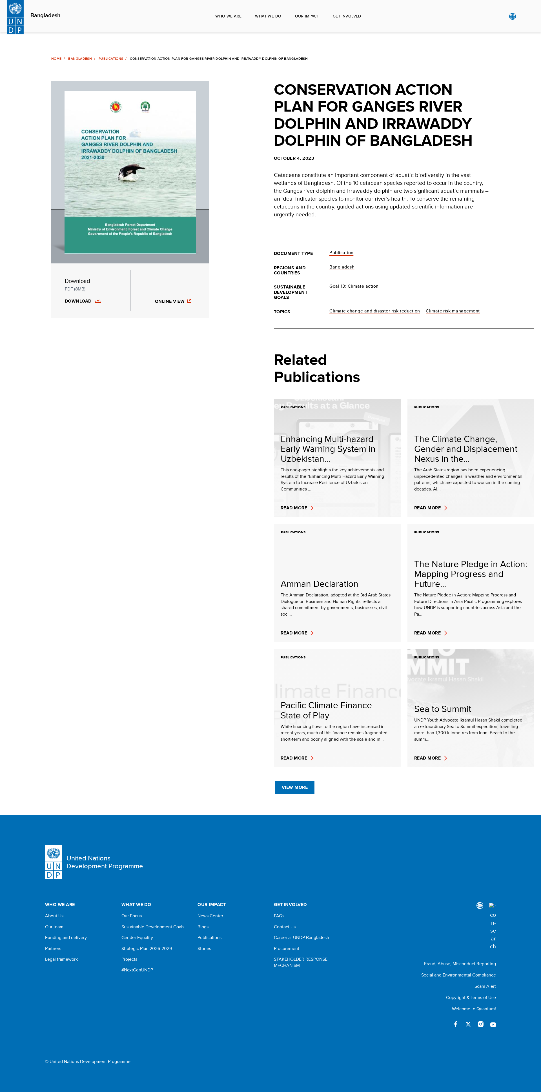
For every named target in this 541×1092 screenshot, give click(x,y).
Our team (54, 927)
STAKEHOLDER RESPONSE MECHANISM (300, 962)
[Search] (492, 926)
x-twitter (468, 1024)
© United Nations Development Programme (87, 1061)
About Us (54, 916)
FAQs (279, 916)
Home (56, 59)
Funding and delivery (66, 938)
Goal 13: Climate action (353, 286)
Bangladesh (45, 15)
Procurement (286, 948)
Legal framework (61, 959)
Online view (170, 301)
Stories (204, 948)
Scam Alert (485, 986)
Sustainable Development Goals (152, 927)
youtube (493, 1024)
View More (295, 787)
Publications (111, 59)
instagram (481, 1024)
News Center (210, 916)
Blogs (203, 927)
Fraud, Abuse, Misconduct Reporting (460, 963)
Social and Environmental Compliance (458, 975)
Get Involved (347, 16)
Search (523, 16)
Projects (129, 959)
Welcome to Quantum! (474, 1009)
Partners (53, 948)
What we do (268, 16)
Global (512, 16)
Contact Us (285, 927)
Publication (341, 252)
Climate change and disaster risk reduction (374, 311)
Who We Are (228, 16)
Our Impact (307, 16)
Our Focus (131, 916)
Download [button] (78, 301)
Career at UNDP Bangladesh (301, 938)
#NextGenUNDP (137, 970)
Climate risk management (453, 311)
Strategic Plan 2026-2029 (146, 948)
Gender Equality (137, 938)
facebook (456, 1024)
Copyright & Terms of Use (471, 997)
